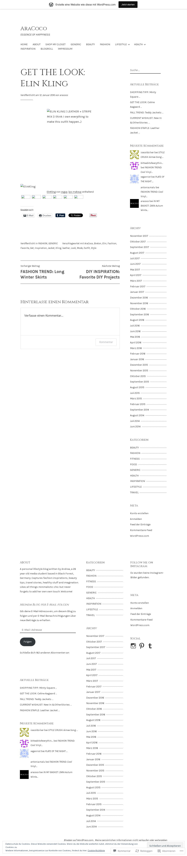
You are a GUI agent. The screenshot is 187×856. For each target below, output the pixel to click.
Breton (97, 243)
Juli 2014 (135, 421)
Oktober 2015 (138, 376)
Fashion (112, 243)
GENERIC (76, 44)
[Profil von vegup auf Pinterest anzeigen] (142, 646)
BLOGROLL (47, 48)
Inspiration (41, 248)
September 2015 (139, 381)
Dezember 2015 (139, 364)
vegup (64, 191)
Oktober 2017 (138, 241)
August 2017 (137, 252)
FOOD (133, 464)
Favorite (24, 248)
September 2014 (139, 409)
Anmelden (136, 519)
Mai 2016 (135, 336)
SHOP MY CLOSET (55, 44)
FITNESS (135, 458)
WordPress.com (139, 535)
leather (66, 248)
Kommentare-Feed (141, 530)
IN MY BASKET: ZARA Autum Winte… (152, 206)
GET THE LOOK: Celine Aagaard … (38, 693)
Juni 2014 (135, 426)
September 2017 (139, 247)
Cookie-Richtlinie (96, 850)
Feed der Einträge (140, 524)
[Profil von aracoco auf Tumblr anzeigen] (150, 646)
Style (93, 248)
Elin (104, 243)
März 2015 (136, 398)
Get (32, 248)
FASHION (105, 44)
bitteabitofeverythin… (152, 163)
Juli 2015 (135, 393)
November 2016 (139, 303)
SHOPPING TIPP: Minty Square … (38, 687)
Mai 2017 (135, 269)
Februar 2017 (137, 286)
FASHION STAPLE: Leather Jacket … (40, 710)
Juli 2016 (135, 325)
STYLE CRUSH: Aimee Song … (63, 730)
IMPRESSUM (65, 48)
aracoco (64, 95)
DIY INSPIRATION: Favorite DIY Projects (99, 271)
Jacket (51, 248)
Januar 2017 (137, 292)
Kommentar (106, 341)
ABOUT (37, 44)
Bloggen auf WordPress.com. (79, 840)
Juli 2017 (135, 258)
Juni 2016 (135, 331)
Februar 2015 (137, 404)
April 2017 (135, 275)
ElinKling (51, 191)
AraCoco (33, 28)
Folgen (28, 641)
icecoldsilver (147, 152)
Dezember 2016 (139, 297)
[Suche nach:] (145, 70)
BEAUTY (90, 44)
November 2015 (139, 370)
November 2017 (139, 235)
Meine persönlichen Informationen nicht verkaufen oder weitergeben (131, 840)
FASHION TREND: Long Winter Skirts (42, 271)
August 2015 (137, 387)
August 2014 (137, 415)
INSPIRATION (27, 48)
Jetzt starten (128, 4)
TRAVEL (134, 492)
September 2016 (139, 314)
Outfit (87, 248)
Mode (80, 248)
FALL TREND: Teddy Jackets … (146, 112)
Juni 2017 (135, 263)
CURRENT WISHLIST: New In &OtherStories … (46, 704)
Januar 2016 (137, 359)
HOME (24, 44)
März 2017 (136, 280)
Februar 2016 (137, 353)
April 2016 (135, 342)
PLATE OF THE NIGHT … (56, 751)
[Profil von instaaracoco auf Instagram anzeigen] (134, 646)
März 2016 (136, 348)
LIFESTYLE (121, 44)
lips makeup (75, 191)
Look (73, 248)
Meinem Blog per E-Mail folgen (44, 605)
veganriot (146, 176)
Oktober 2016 (138, 308)
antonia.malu (148, 187)
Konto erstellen (139, 513)
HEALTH (138, 44)
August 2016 (137, 320)
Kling (58, 248)
